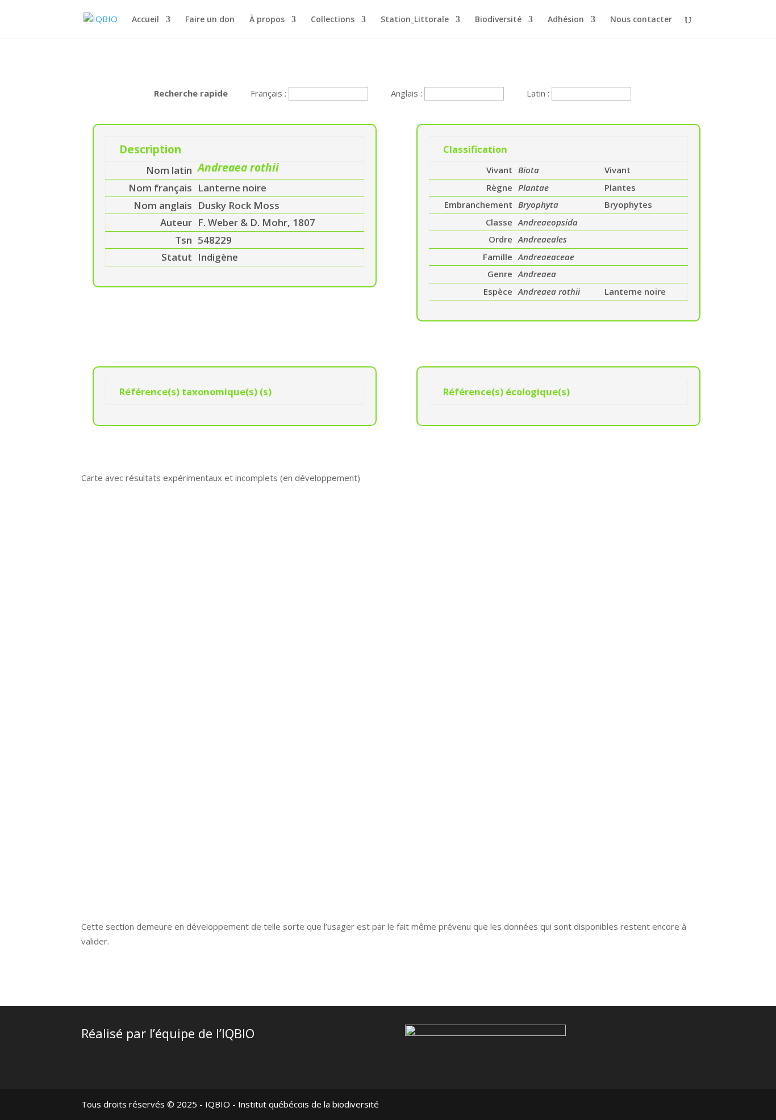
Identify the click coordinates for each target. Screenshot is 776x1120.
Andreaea (537, 273)
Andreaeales (542, 239)
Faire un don (210, 19)
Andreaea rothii (549, 291)
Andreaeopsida (548, 222)
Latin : (539, 93)
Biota (528, 169)
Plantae (533, 187)
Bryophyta (538, 204)
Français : (270, 93)
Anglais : (407, 93)
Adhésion (566, 19)
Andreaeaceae (546, 256)
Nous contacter (641, 19)
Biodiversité (498, 19)
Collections (332, 19)
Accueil (145, 19)
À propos (267, 19)
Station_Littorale (415, 19)
